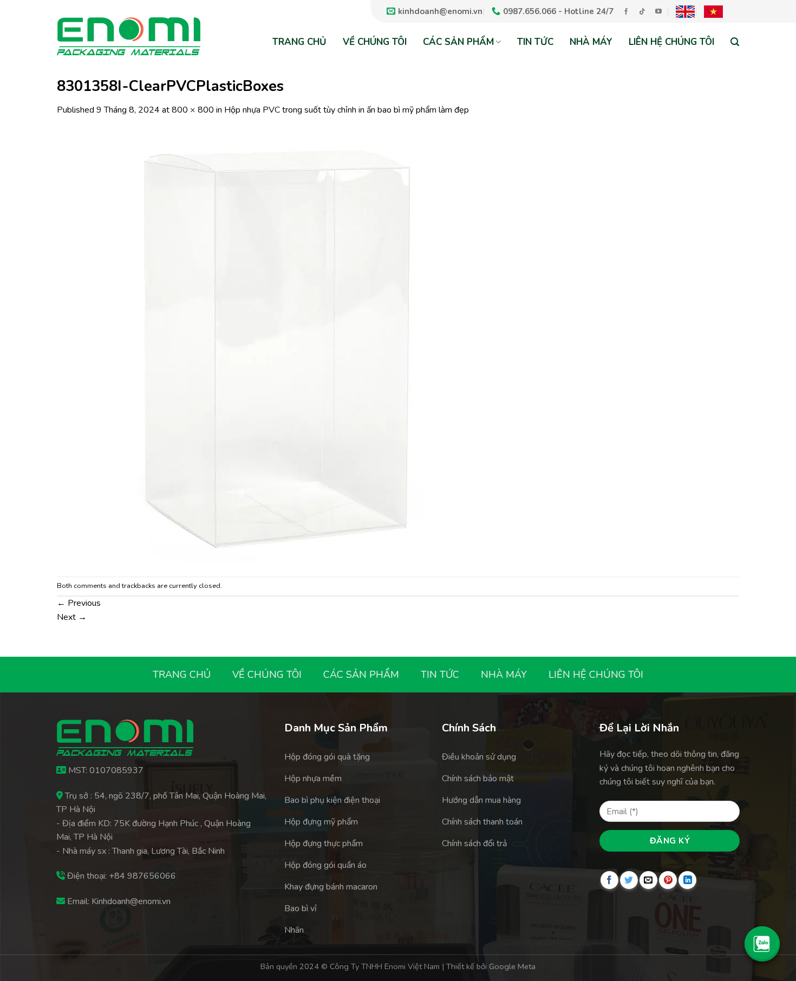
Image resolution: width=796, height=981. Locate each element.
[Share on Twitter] (629, 880)
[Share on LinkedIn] (687, 880)
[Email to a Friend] (648, 880)
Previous (79, 603)
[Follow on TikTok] (642, 12)
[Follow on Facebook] (626, 12)
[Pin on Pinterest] (668, 880)
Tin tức (535, 42)
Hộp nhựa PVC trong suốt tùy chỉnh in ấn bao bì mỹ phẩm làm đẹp (346, 110)
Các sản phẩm (458, 42)
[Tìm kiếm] (734, 41)
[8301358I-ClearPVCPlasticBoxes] (273, 346)
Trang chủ (299, 42)
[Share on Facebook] (609, 880)
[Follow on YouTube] (658, 12)
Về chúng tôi (375, 42)
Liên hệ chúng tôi (671, 42)
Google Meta (512, 966)
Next (72, 617)
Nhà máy (591, 42)
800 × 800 (193, 110)
